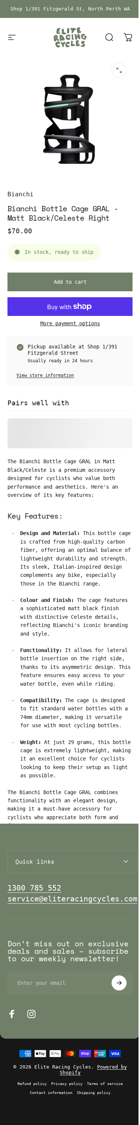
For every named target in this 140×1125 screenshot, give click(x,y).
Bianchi (20, 194)
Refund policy (29, 1111)
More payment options (70, 323)
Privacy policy (64, 1111)
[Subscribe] (113, 1010)
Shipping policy (91, 1120)
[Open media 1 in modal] (119, 70)
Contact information (48, 1120)
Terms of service (102, 1111)
